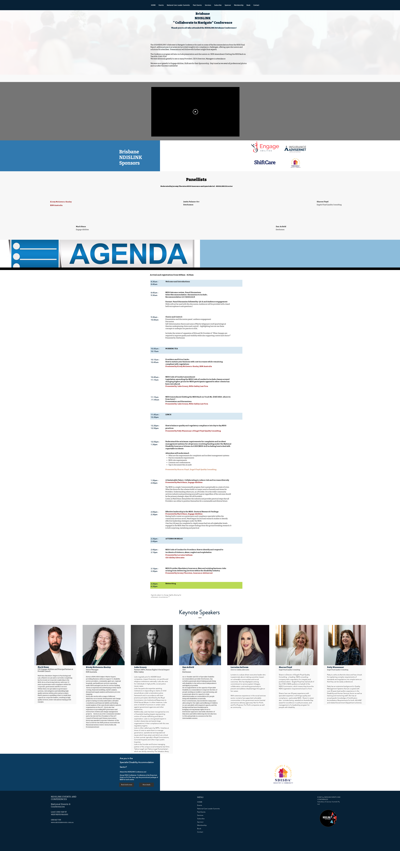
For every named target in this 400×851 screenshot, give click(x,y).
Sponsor (200, 822)
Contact (200, 832)
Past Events (201, 812)
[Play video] (195, 111)
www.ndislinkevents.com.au (62, 822)
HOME (199, 802)
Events (199, 805)
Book (199, 829)
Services (200, 815)
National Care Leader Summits (208, 809)
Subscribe (201, 819)
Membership (202, 825)
